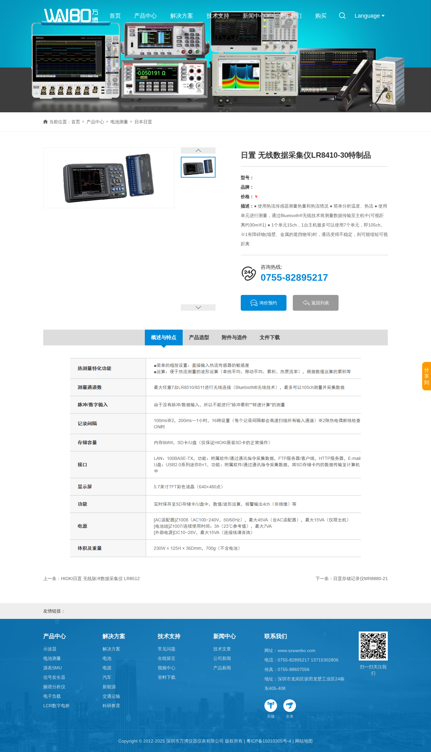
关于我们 (290, 16)
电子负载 (52, 696)
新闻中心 (254, 16)
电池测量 (119, 121)
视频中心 (166, 667)
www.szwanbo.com (297, 650)
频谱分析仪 (54, 686)
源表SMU (52, 667)
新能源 (109, 686)
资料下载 (166, 677)
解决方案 (181, 16)
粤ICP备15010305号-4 (268, 740)
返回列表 (320, 302)
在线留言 (166, 658)
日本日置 (143, 121)
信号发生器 (54, 677)
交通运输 (111, 696)
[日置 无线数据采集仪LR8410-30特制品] (109, 178)
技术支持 (218, 16)
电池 (107, 658)
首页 (115, 16)
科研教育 (111, 705)
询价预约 (268, 302)
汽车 (107, 677)
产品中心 (145, 16)
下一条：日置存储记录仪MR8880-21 (352, 578)
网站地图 (304, 740)
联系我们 (275, 636)
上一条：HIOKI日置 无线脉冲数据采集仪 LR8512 (91, 578)
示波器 (49, 648)
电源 (107, 667)
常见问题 (166, 648)
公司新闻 (222, 658)
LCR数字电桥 (56, 705)
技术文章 (222, 648)
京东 (289, 716)
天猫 (271, 716)
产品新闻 (222, 667)
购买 (321, 16)
